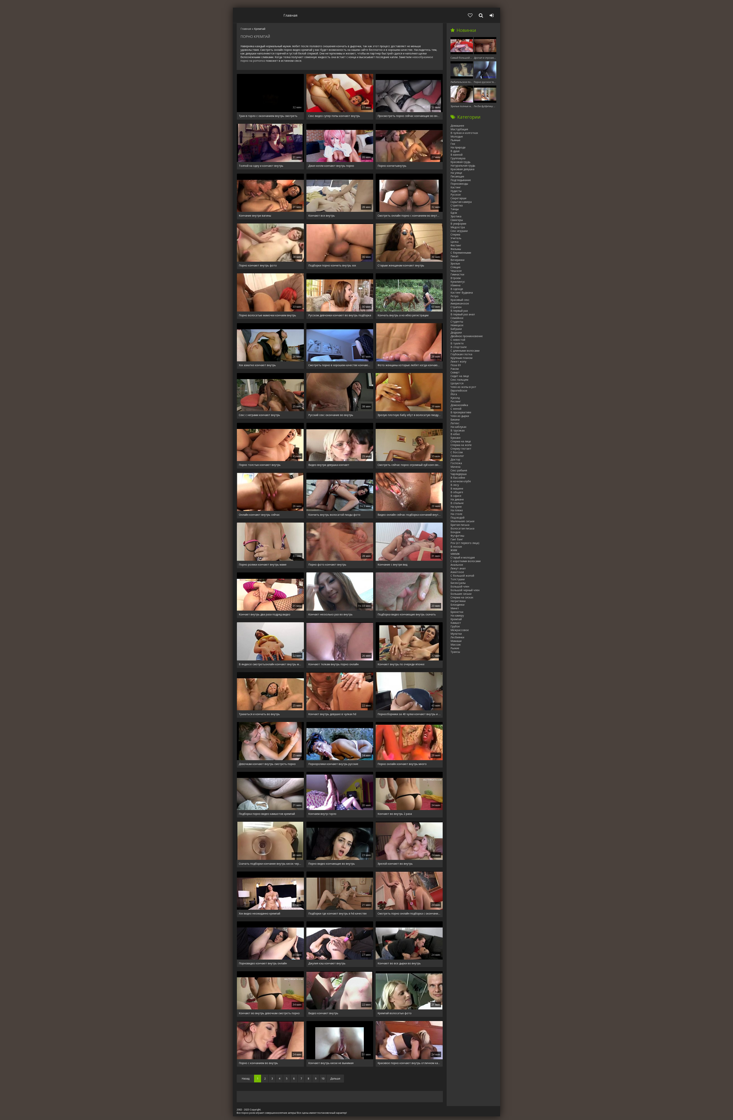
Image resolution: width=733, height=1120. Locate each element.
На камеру (457, 615)
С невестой (457, 340)
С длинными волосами (465, 350)
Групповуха (457, 158)
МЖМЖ (455, 554)
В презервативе (460, 412)
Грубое (455, 626)
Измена (455, 285)
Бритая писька (459, 525)
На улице (456, 173)
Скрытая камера (461, 202)
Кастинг (455, 187)
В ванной (456, 154)
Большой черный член (465, 590)
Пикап (454, 256)
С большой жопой (462, 575)
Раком (454, 369)
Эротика (455, 216)
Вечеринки (457, 260)
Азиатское (457, 572)
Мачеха (455, 467)
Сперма (455, 234)
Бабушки (456, 329)
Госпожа (456, 463)
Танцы (454, 209)
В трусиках (457, 430)
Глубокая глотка (461, 354)
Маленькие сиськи (462, 521)
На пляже (456, 510)
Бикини (455, 419)
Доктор (455, 459)
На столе (456, 514)
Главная (290, 15)
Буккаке (455, 437)
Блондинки (457, 604)
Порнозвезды (459, 183)
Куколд (455, 398)
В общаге (456, 492)
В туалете (457, 343)
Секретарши (458, 198)
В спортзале (458, 347)
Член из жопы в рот (463, 387)
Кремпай (456, 619)
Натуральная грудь (462, 165)
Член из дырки (459, 416)
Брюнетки (456, 612)
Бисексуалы (458, 583)
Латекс (454, 423)
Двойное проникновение (466, 336)
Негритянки (458, 601)
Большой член (459, 586)
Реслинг (455, 401)
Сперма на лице (460, 441)
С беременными (460, 252)
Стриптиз (456, 205)
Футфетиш (457, 535)
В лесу (454, 485)
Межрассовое (459, 630)
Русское (455, 194)
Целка (454, 242)
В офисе (455, 496)
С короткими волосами (465, 561)
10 (323, 1078)
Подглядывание (460, 180)
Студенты (456, 321)
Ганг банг (456, 539)
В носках (456, 546)
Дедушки (456, 332)
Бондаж (455, 532)
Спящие (455, 267)
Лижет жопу (458, 361)
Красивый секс (459, 300)
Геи (452, 144)
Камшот (455, 623)
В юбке (455, 434)
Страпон (456, 307)
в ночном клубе (460, 481)
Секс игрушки (459, 231)
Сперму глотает (460, 448)
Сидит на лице (459, 376)
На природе (458, 147)
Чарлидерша (458, 474)
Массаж (455, 644)
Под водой (457, 517)
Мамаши (456, 641)
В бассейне (457, 477)
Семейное (456, 318)
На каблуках (458, 427)
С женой (455, 408)
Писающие (457, 176)
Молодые (456, 136)
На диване (457, 499)
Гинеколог (457, 456)
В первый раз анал (462, 314)
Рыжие (454, 648)
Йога (453, 394)
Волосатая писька (462, 528)
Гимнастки (457, 274)
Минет (454, 608)
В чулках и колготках (464, 133)
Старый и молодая (462, 557)
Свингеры (456, 220)
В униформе (458, 223)
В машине (456, 488)
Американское (459, 303)
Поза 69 (455, 365)
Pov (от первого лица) (464, 543)
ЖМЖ (453, 550)
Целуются (456, 383)
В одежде (456, 289)
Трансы (455, 652)
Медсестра (457, 227)
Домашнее (457, 125)
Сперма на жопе (461, 445)
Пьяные (455, 140)
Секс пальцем (459, 379)
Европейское (458, 390)
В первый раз (459, 310)
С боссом (456, 452)
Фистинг (455, 245)
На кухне (456, 506)
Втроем (455, 278)
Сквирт (455, 372)
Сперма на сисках (461, 597)
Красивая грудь (460, 162)
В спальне (457, 503)
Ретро (454, 296)
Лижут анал (458, 568)
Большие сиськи (460, 594)
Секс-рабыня (458, 470)
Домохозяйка (459, 405)
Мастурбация (459, 129)
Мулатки (456, 633)
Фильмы (455, 249)
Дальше (335, 1078)
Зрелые (455, 263)
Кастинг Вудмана (461, 292)
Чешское (456, 271)
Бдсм (453, 212)
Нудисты (456, 191)
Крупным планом (461, 358)
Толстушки (457, 579)
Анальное (456, 564)
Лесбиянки (457, 637)
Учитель (455, 238)
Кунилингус (457, 281)
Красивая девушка (462, 169)
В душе (455, 151)
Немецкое (456, 325)
